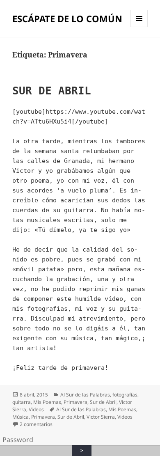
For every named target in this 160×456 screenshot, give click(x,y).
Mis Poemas (47, 402)
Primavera (75, 402)
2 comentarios (36, 424)
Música (20, 416)
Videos (36, 409)
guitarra (21, 402)
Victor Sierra (101, 416)
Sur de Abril (103, 402)
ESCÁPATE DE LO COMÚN (67, 18)
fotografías (124, 394)
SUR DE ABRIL (51, 91)
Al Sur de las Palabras (85, 394)
